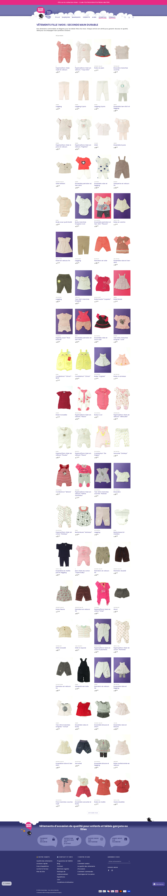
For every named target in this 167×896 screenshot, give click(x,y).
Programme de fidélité (65, 861)
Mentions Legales (63, 869)
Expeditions (61, 877)
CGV (58, 879)
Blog (58, 863)
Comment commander (85, 871)
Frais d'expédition (43, 866)
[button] (125, 17)
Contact (60, 866)
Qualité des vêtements (44, 861)
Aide (79, 861)
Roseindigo (44, 890)
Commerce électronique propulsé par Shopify (49, 892)
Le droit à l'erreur (42, 869)
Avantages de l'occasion (86, 874)
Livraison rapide (42, 863)
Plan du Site (41, 871)
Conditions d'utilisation (65, 882)
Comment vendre (83, 863)
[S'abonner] (129, 861)
